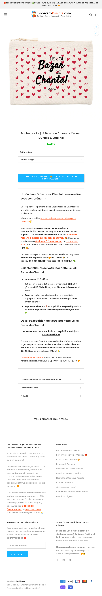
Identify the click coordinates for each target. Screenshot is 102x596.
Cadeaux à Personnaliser (48, 241)
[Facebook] (57, 559)
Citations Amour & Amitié (68, 473)
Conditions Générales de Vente (72, 491)
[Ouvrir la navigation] (5, 14)
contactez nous (33, 509)
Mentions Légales (64, 496)
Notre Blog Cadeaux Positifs (70, 477)
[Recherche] (90, 14)
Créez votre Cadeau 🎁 (68, 459)
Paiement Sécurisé (29, 388)
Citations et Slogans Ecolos (69, 468)
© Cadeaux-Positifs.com (16, 581)
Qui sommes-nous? (66, 487)
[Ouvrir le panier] (96, 14)
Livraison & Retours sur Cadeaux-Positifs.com (41, 379)
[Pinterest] (70, 559)
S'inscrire (17, 554)
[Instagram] (64, 559)
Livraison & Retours (65, 464)
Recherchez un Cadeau (68, 450)
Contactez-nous (64, 482)
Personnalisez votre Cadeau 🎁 (71, 454)
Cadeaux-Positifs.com (32, 357)
